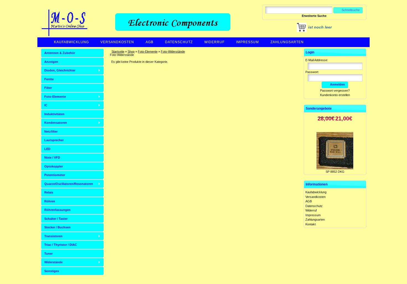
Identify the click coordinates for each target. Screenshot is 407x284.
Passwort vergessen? (335, 90)
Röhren (49, 201)
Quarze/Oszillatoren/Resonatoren (68, 183)
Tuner (48, 253)
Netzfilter (51, 131)
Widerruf (214, 42)
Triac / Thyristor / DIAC (60, 244)
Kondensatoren (55, 122)
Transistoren (53, 236)
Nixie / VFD (52, 157)
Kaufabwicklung (71, 42)
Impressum (247, 42)
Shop (131, 51)
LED (47, 149)
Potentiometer (54, 175)
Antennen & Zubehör (59, 53)
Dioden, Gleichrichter (59, 70)
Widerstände (53, 262)
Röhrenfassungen (57, 209)
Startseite (118, 51)
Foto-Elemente (148, 51)
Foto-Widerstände (173, 51)
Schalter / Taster (56, 218)
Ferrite (49, 79)
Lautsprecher (54, 140)
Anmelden (337, 84)
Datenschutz (179, 42)
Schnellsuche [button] (351, 10)
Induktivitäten (54, 114)
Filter (48, 87)
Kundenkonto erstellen (335, 95)
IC (45, 105)
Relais (48, 192)
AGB (149, 42)
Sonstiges (51, 271)
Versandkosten (117, 42)
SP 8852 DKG (335, 166)
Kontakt (310, 224)
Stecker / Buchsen (57, 227)
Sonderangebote (319, 108)
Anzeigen (51, 61)
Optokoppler (53, 166)
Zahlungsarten (287, 42)
